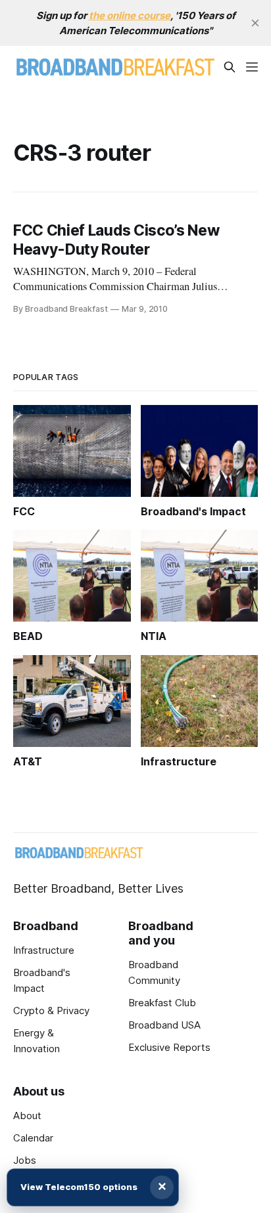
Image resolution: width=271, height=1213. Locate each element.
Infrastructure (43, 950)
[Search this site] (229, 66)
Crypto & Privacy (51, 1010)
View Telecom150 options (78, 1186)
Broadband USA (164, 1025)
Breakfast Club (162, 1002)
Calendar (33, 1138)
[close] (255, 22)
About (27, 1115)
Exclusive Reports (169, 1047)
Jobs (24, 1160)
